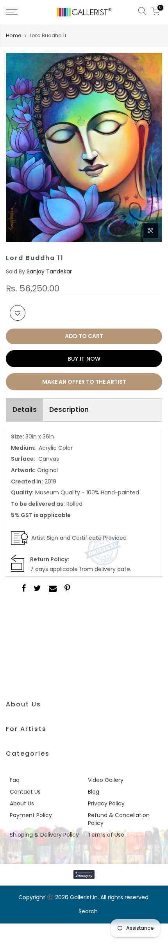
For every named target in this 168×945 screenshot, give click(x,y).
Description (69, 409)
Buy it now (84, 359)
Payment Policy (31, 815)
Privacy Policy (106, 803)
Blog (93, 792)
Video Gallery (105, 780)
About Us (22, 803)
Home (13, 35)
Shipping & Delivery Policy (44, 835)
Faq (15, 780)
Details (25, 409)
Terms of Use (106, 835)
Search (88, 911)
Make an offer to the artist (84, 382)
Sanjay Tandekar (49, 271)
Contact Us (25, 792)
